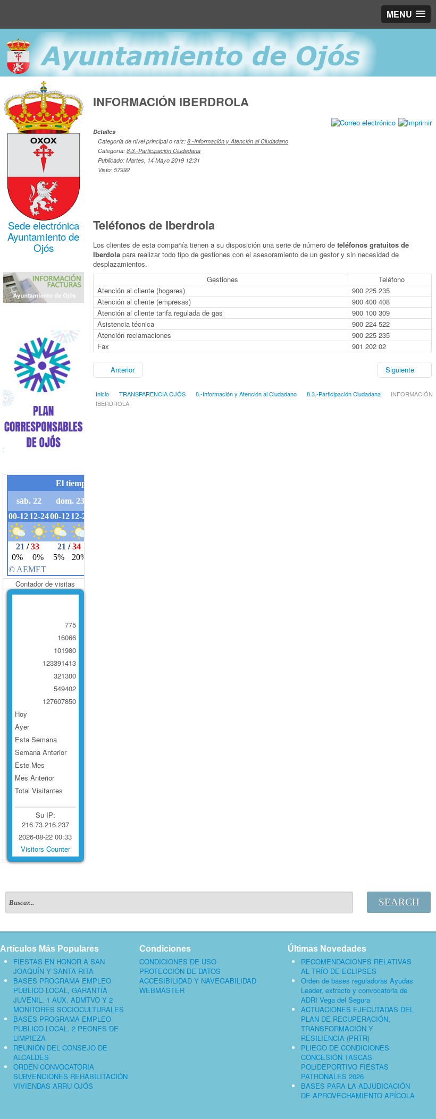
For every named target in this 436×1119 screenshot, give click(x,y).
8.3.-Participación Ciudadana (163, 151)
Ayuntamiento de (43, 236)
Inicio (102, 393)
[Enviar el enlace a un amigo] (363, 121)
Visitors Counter (45, 849)
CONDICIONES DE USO (177, 962)
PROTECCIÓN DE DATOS (180, 971)
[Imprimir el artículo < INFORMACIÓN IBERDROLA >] (415, 121)
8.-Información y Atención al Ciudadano (237, 141)
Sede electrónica (43, 225)
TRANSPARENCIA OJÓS (152, 393)
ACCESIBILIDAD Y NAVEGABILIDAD (197, 981)
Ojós (43, 248)
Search (399, 902)
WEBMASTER (162, 990)
